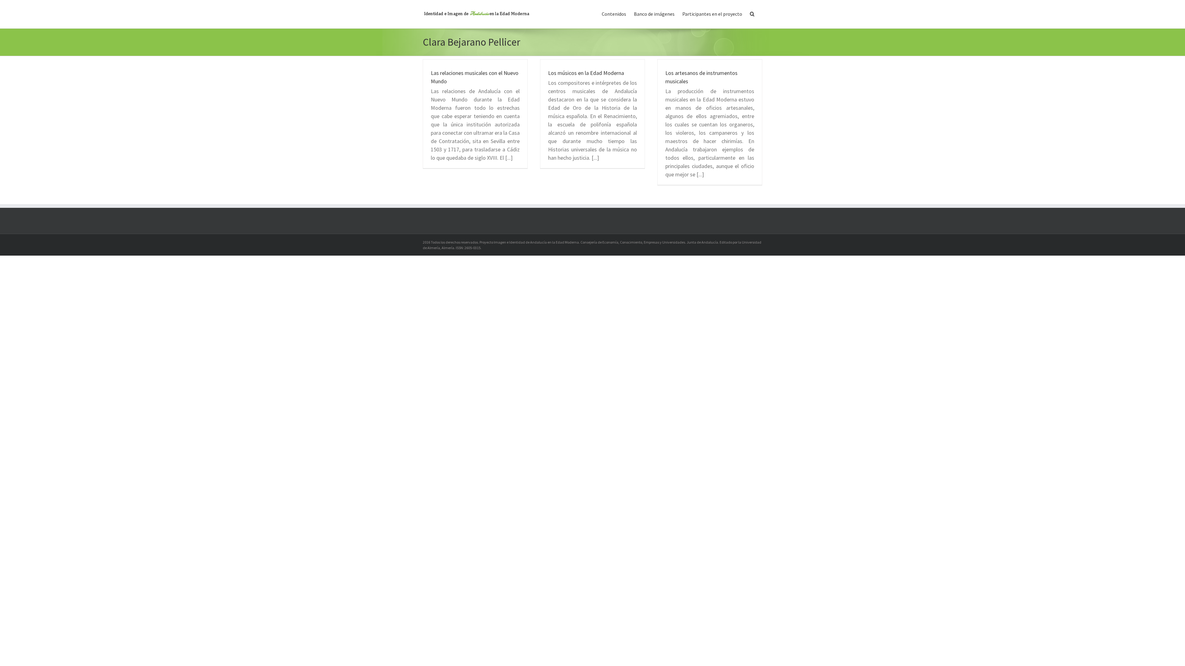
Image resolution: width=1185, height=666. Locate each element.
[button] (752, 13)
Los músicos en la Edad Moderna (586, 72)
